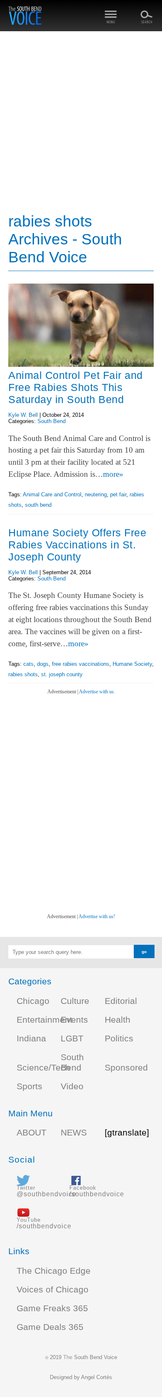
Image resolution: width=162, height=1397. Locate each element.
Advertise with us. (97, 691)
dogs (43, 664)
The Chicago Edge (54, 1271)
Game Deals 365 (50, 1327)
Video (72, 1086)
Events (74, 1020)
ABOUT (32, 1133)
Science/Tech (43, 1068)
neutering (96, 494)
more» (113, 474)
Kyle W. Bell (23, 415)
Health (117, 1020)
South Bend (51, 421)
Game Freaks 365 (52, 1308)
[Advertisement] (81, 123)
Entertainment (44, 1020)
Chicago (33, 1001)
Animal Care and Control (52, 494)
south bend (38, 505)
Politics (119, 1038)
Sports (29, 1086)
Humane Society (132, 664)
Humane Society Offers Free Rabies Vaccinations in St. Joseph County (77, 545)
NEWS (74, 1133)
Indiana (31, 1038)
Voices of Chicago (52, 1290)
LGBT (72, 1038)
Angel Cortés (96, 1377)
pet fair (118, 494)
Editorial (121, 1001)
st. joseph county (62, 674)
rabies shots (23, 674)
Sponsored (126, 1068)
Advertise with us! (97, 916)
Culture (75, 1001)
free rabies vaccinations (80, 664)
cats (28, 664)
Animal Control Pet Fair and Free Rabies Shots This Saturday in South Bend (75, 387)
